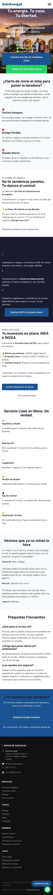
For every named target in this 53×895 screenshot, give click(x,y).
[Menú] (49, 4)
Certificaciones (8, 837)
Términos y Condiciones (12, 867)
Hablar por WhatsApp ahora (26, 69)
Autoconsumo (8, 798)
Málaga (5, 810)
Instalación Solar (9, 791)
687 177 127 (10, 767)
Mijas (4, 817)
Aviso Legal (6, 857)
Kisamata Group (33, 890)
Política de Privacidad (11, 860)
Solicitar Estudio (42, 883)
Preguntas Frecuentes (11, 844)
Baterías (5, 794)
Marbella (5, 814)
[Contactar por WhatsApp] (47, 889)
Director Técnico (8, 834)
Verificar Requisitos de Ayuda (20, 387)
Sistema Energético (10, 787)
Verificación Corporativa (12, 841)
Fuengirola (6, 821)
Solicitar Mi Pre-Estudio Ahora (26, 312)
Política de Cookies (10, 864)
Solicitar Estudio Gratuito (26, 717)
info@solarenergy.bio (14, 764)
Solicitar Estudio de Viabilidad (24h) (26, 59)
